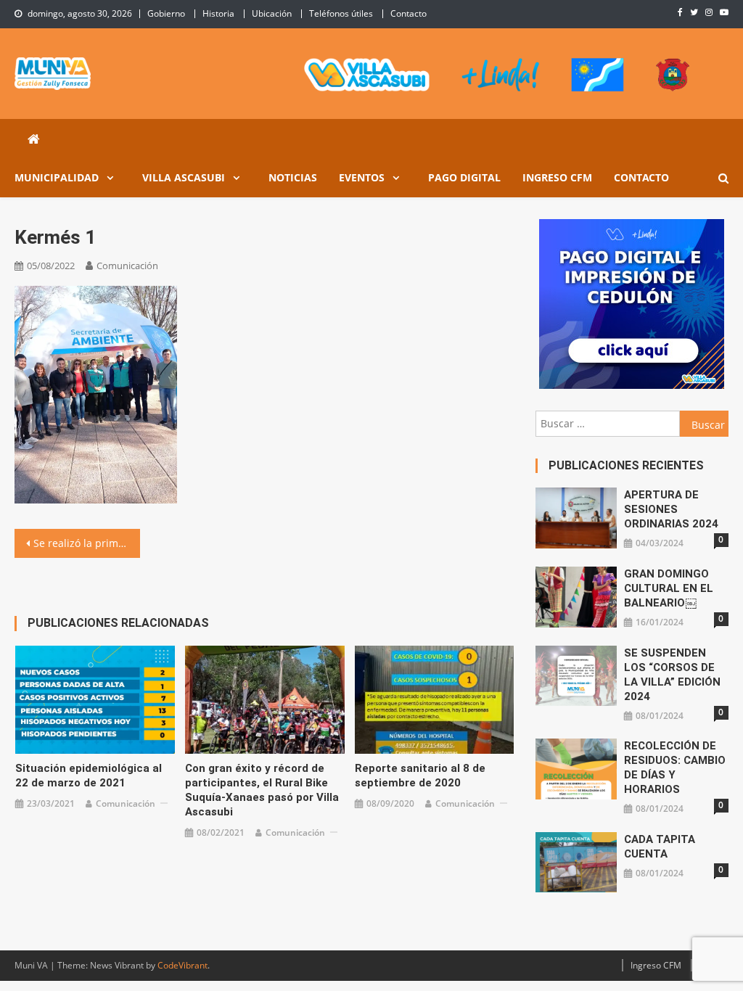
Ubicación (272, 13)
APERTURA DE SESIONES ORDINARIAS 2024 (671, 509)
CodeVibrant (182, 965)
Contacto (408, 13)
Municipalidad (57, 177)
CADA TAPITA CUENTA (659, 846)
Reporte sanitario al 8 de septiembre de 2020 (420, 775)
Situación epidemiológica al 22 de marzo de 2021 (88, 775)
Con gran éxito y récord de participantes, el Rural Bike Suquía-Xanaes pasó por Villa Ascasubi (262, 790)
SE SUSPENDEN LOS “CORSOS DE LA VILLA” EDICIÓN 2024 (672, 674)
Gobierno (166, 13)
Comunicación (127, 265)
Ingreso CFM (557, 177)
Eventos (362, 177)
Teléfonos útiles (341, 13)
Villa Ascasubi (183, 177)
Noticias (292, 177)
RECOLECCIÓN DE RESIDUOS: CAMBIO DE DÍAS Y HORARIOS (675, 767)
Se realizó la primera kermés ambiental (86, 543)
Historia (218, 13)
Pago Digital (464, 177)
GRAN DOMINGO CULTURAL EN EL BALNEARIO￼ (668, 588)
